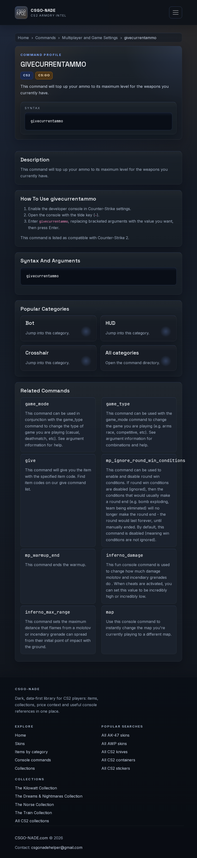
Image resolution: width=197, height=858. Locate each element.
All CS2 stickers (115, 768)
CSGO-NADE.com (31, 837)
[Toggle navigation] (175, 12)
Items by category (31, 751)
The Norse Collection (34, 804)
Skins (20, 743)
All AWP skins (114, 743)
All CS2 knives (114, 751)
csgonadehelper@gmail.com (56, 847)
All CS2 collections (32, 820)
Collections (25, 768)
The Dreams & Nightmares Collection (48, 796)
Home (23, 37)
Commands (45, 37)
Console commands (33, 759)
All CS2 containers (118, 759)
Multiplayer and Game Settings (90, 37)
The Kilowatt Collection (36, 788)
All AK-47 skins (115, 735)
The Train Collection (33, 812)
